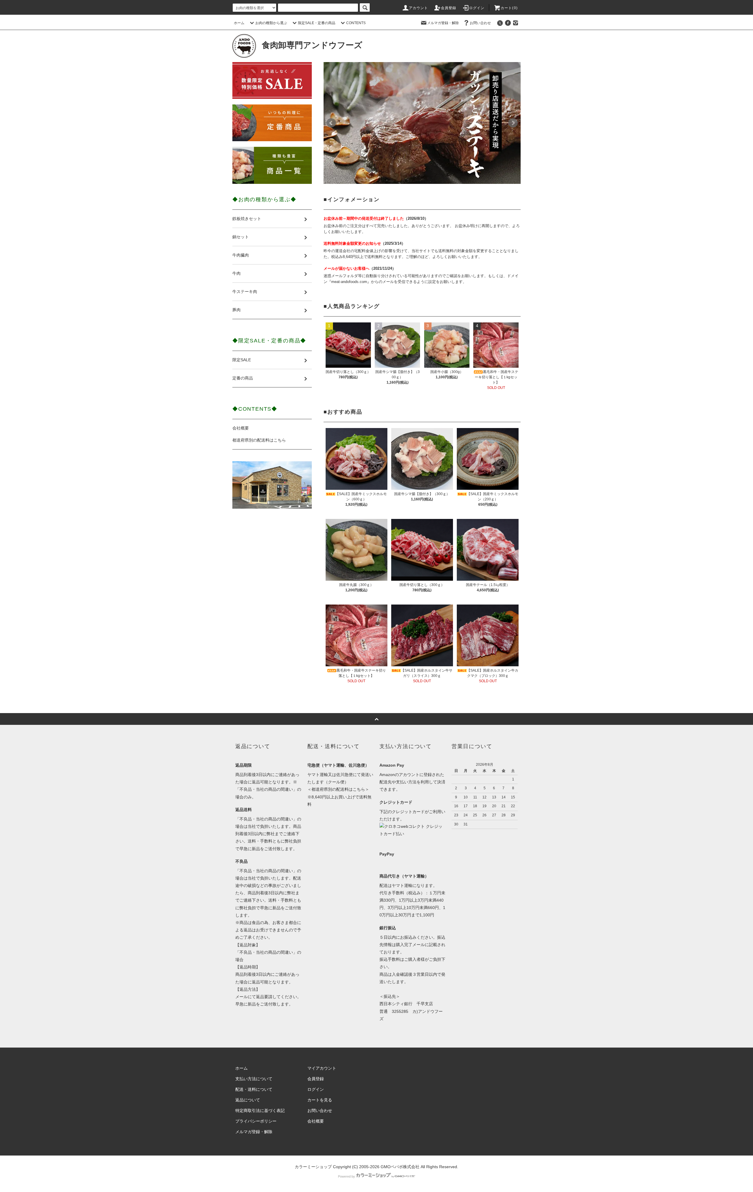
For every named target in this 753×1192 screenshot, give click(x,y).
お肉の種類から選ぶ (271, 23)
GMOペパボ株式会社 (400, 1166)
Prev (331, 123)
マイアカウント (321, 1068)
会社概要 (240, 428)
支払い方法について (253, 1078)
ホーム (239, 23)
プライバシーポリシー (255, 1121)
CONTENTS (356, 23)
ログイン (477, 8)
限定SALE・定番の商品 (316, 23)
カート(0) (509, 8)
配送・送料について (253, 1089)
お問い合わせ (480, 23)
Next (513, 123)
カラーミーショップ (313, 1166)
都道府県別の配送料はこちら (259, 440)
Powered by (346, 1176)
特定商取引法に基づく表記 (260, 1110)
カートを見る (319, 1100)
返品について (247, 1100)
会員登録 (449, 8)
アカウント (418, 8)
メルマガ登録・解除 (443, 23)
